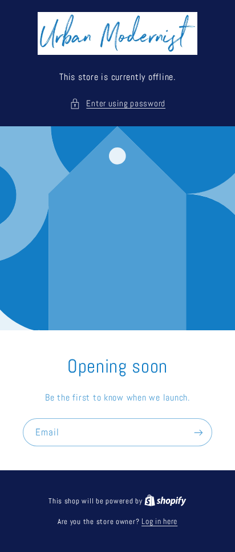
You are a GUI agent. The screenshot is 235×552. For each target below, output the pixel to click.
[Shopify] (165, 501)
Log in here (159, 521)
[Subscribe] (198, 432)
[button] (117, 104)
